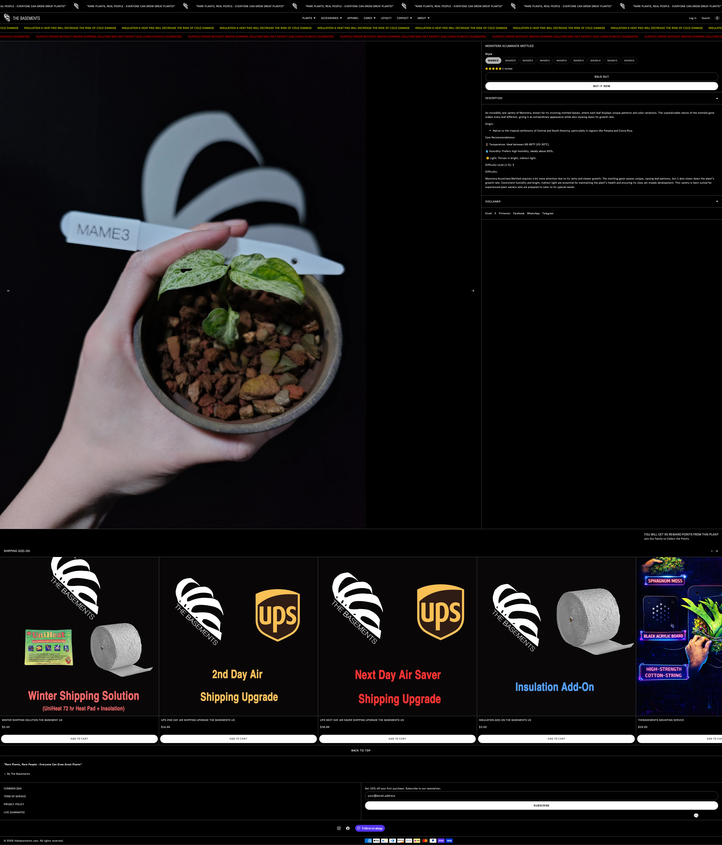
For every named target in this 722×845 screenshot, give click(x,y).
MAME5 (613, 61)
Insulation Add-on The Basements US (505, 720)
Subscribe (542, 805)
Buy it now (601, 86)
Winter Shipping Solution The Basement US (32, 720)
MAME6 (630, 61)
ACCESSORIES (329, 18)
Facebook (518, 213)
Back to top (361, 750)
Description (493, 98)
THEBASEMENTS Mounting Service (661, 720)
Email (488, 213)
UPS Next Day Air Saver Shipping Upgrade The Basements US (362, 720)
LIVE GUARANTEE (14, 812)
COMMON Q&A (13, 788)
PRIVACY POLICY (14, 804)
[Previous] (712, 551)
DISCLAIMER (493, 201)
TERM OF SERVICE (15, 796)
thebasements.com (26, 841)
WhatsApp (533, 213)
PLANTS (307, 18)
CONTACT (403, 18)
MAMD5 (529, 61)
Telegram (548, 213)
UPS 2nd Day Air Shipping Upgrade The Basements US (198, 720)
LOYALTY (386, 18)
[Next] (716, 551)
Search (706, 18)
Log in (692, 18)
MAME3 (580, 61)
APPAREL (353, 18)
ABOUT (421, 18)
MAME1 (546, 61)
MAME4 (597, 61)
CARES (368, 18)
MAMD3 (512, 61)
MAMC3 (494, 61)
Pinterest (504, 213)
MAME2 (563, 61)
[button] (696, 815)
